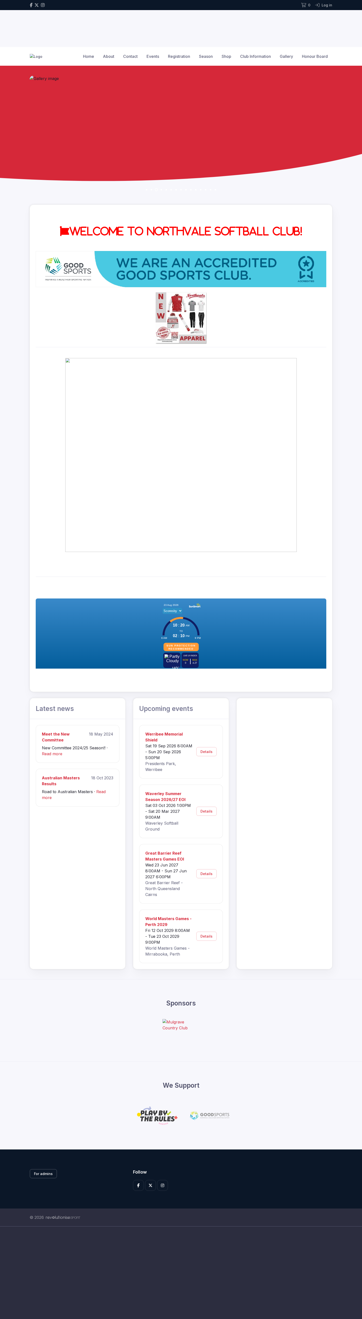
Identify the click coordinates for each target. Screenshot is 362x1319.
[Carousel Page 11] (195, 189)
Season (206, 56)
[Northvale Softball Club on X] (36, 5)
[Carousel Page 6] (171, 189)
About (108, 56)
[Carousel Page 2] (151, 189)
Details (206, 752)
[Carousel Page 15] (215, 189)
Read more (52, 753)
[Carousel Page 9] (185, 189)
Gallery (286, 56)
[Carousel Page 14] (210, 189)
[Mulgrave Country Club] (181, 1025)
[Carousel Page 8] (181, 189)
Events (153, 56)
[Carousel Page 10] (190, 189)
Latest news (55, 708)
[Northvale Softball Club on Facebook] (31, 5)
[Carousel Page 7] (176, 189)
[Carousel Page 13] (205, 189)
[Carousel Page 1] (146, 189)
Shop (226, 56)
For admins (43, 1174)
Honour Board (315, 56)
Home (88, 56)
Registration (179, 56)
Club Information (255, 56)
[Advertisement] (177, 1272)
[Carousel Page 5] (166, 189)
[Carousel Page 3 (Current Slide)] (156, 189)
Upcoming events (166, 708)
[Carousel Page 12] (200, 189)
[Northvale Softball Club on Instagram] (43, 5)
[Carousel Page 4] (161, 189)
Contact (130, 56)
